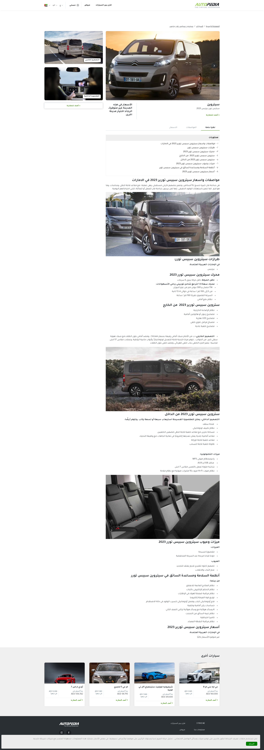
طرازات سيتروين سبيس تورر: (201, 148)
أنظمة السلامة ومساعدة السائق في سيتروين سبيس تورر (187, 168)
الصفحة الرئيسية (213, 27)
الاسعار (173, 128)
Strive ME (200, 723)
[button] (214, 66)
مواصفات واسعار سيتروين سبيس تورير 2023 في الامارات (188, 144)
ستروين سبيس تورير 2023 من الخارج (197, 156)
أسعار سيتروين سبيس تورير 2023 (198, 172)
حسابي (72, 5)
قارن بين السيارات (104, 5)
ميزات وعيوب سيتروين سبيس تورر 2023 (195, 164)
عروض (87, 5)
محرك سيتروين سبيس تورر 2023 (199, 152)
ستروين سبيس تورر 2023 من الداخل (198, 160)
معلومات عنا (199, 730)
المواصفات (191, 128)
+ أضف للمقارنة (213, 115)
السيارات (199, 27)
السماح (251, 744)
